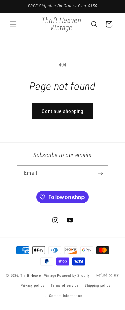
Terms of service (64, 285)
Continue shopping (62, 111)
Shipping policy (98, 285)
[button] (13, 24)
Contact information (65, 296)
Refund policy (107, 275)
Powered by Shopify (73, 275)
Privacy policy (33, 285)
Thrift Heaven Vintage (38, 275)
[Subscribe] (100, 173)
